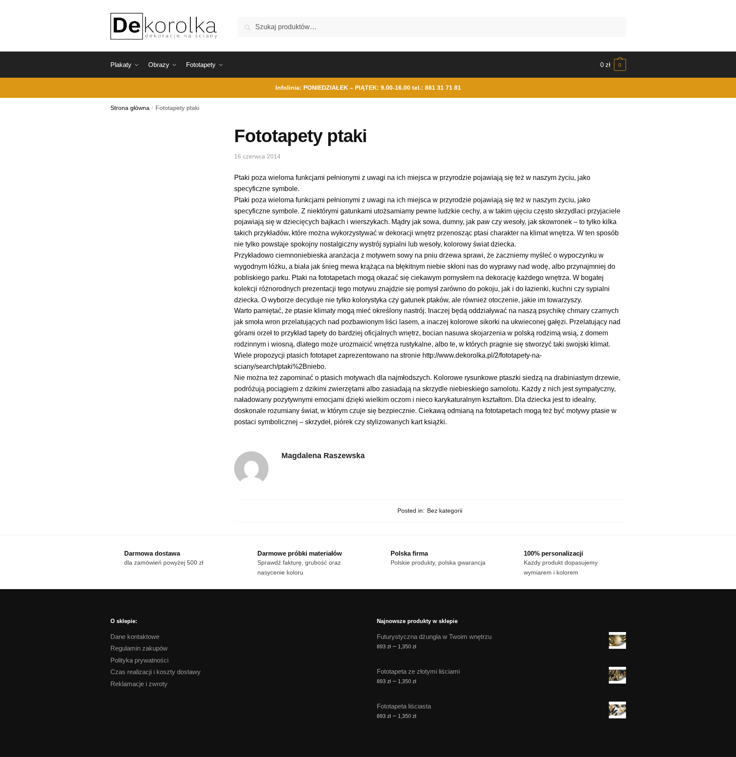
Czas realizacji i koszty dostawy (155, 671)
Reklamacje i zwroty (139, 683)
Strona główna (130, 108)
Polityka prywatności (139, 660)
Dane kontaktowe (134, 636)
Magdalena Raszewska (323, 455)
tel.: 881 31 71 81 (436, 87)
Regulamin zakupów (139, 648)
